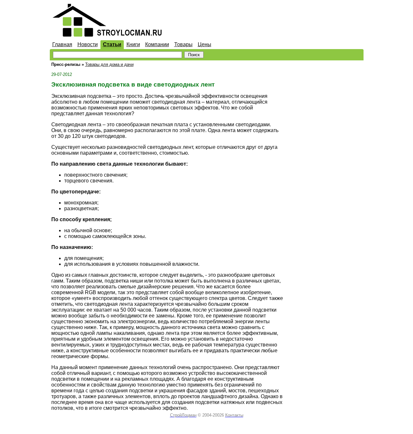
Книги (133, 44)
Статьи (112, 44)
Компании (157, 44)
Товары (183, 44)
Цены (204, 44)
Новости (87, 44)
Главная (62, 44)
